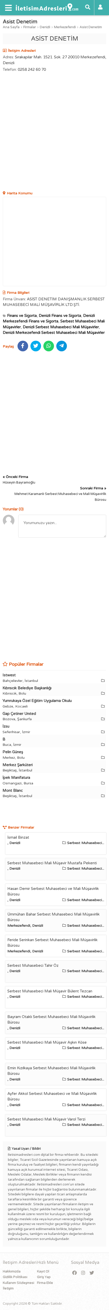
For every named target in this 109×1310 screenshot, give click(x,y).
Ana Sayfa (11, 27)
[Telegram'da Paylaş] (61, 346)
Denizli (45, 27)
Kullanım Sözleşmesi (18, 1283)
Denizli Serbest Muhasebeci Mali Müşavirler (61, 327)
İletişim (8, 1288)
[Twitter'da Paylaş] (35, 346)
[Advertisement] (54, 132)
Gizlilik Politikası (15, 1277)
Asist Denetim (91, 27)
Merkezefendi (65, 27)
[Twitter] (91, 1273)
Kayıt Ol (43, 1271)
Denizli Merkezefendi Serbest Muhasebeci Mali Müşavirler (54, 332)
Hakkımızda (12, 1271)
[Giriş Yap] (100, 7)
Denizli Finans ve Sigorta (60, 315)
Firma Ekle (45, 1283)
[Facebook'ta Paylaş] (22, 346)
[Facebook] (74, 1273)
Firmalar (29, 27)
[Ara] (87, 7)
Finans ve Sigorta (22, 315)
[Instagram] (83, 1273)
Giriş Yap (44, 1277)
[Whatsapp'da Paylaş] (48, 346)
